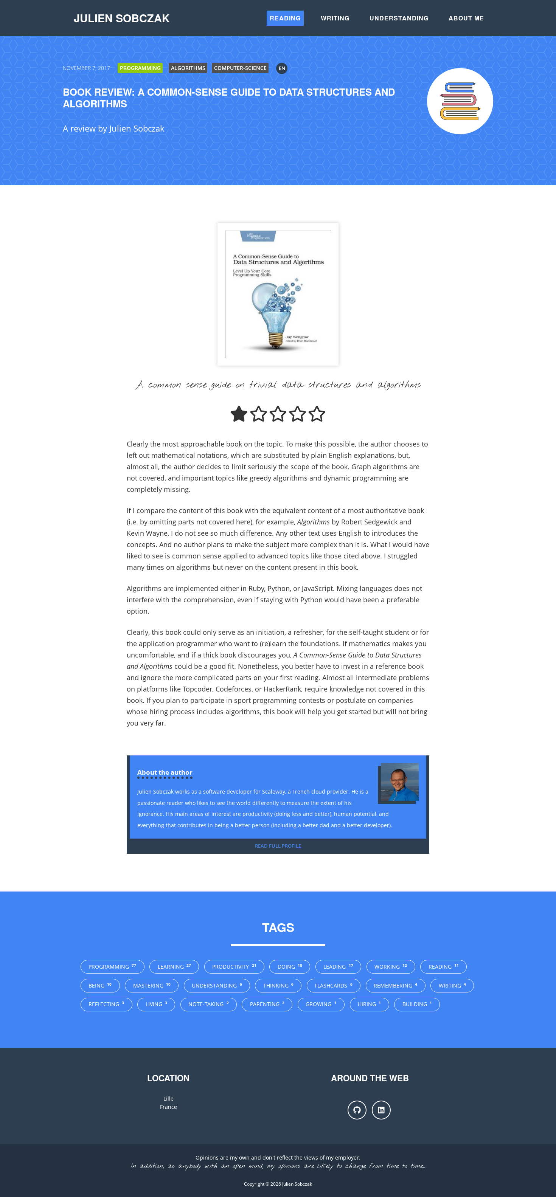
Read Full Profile (278, 845)
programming (112, 966)
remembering (395, 985)
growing (321, 1004)
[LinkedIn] (381, 1110)
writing (452, 985)
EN (282, 68)
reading (444, 966)
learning (174, 966)
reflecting (106, 1004)
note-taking (208, 1004)
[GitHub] (357, 1110)
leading (338, 966)
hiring (369, 1004)
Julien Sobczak (122, 18)
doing (290, 966)
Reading (285, 18)
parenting (267, 1004)
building (417, 1004)
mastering (152, 985)
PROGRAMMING (140, 67)
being (100, 985)
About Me (466, 18)
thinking (278, 985)
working (390, 966)
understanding (217, 985)
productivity (234, 966)
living (156, 1004)
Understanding (399, 18)
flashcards (333, 985)
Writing (335, 18)
